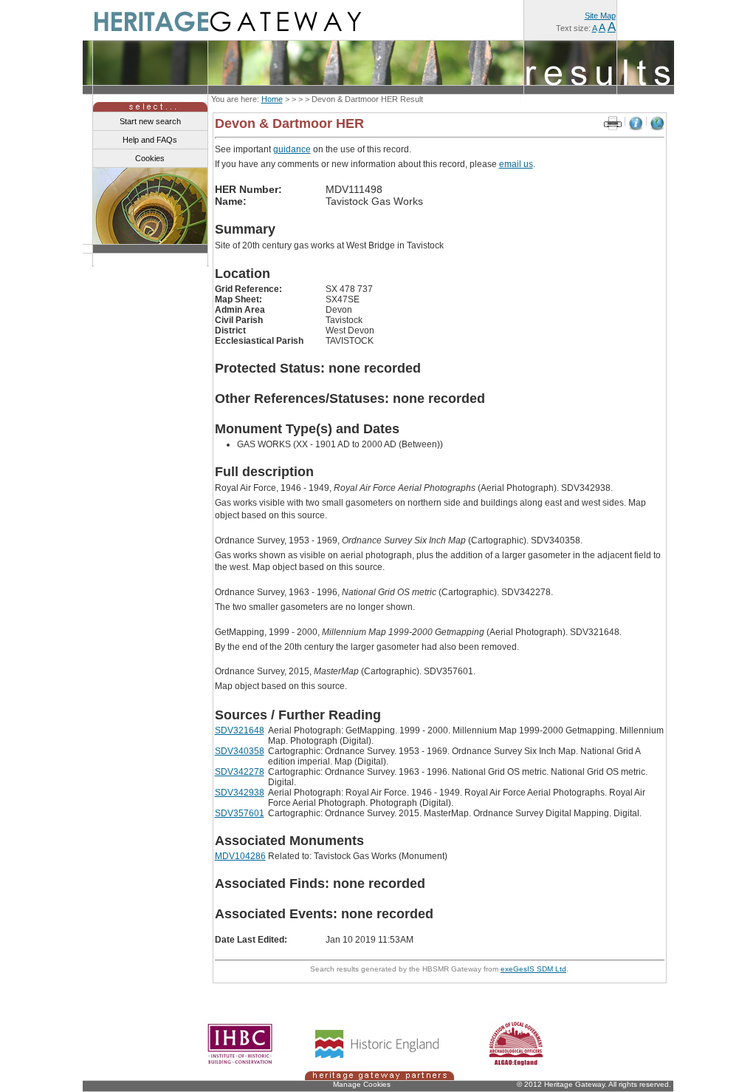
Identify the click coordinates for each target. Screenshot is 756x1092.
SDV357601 (239, 813)
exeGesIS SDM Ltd (533, 969)
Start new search (150, 121)
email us (516, 164)
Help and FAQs (150, 139)
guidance (292, 149)
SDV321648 (239, 730)
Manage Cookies (362, 1084)
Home (272, 99)
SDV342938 (239, 792)
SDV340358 (239, 751)
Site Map (600, 15)
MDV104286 (240, 856)
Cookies (150, 158)
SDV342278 (239, 772)
